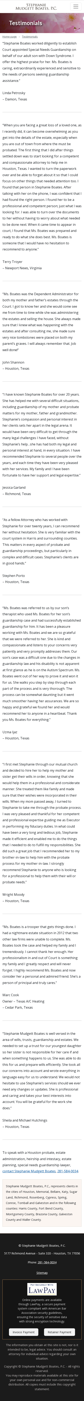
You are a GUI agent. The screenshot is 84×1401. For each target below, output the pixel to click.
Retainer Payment (59, 1332)
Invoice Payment (24, 1332)
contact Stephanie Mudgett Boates (29, 1171)
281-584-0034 (67, 1171)
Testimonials (30, 36)
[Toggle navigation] (76, 6)
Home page (9, 36)
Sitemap (42, 1273)
